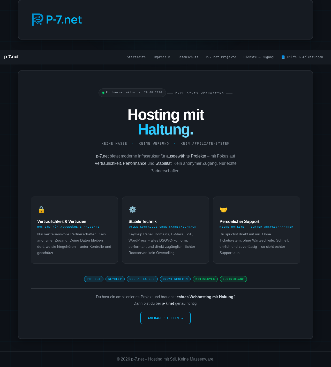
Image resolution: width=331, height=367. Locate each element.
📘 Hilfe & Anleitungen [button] (302, 57)
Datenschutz (188, 57)
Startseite (136, 57)
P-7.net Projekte (221, 57)
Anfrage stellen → (165, 318)
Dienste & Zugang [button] (259, 57)
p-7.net (11, 56)
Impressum (161, 57)
